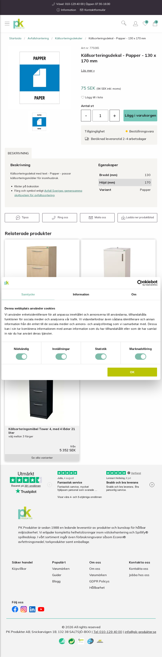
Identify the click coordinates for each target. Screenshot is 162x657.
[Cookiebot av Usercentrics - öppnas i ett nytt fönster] (140, 283)
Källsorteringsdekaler (68, 38)
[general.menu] (7, 23)
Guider (56, 575)
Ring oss (63, 217)
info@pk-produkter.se (140, 632)
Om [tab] (133, 294)
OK (132, 372)
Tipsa (25, 217)
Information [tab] (81, 294)
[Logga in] (135, 23)
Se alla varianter (42, 457)
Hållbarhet (97, 588)
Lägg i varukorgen (140, 115)
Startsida (15, 38)
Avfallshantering (38, 38)
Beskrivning (18, 153)
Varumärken (61, 569)
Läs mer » (88, 70)
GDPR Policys (99, 581)
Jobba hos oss (139, 575)
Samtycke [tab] (28, 294)
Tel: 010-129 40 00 (107, 632)
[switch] (61, 356)
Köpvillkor (19, 569)
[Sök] (124, 23)
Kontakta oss (138, 569)
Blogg (56, 581)
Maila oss (100, 217)
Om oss (94, 569)
